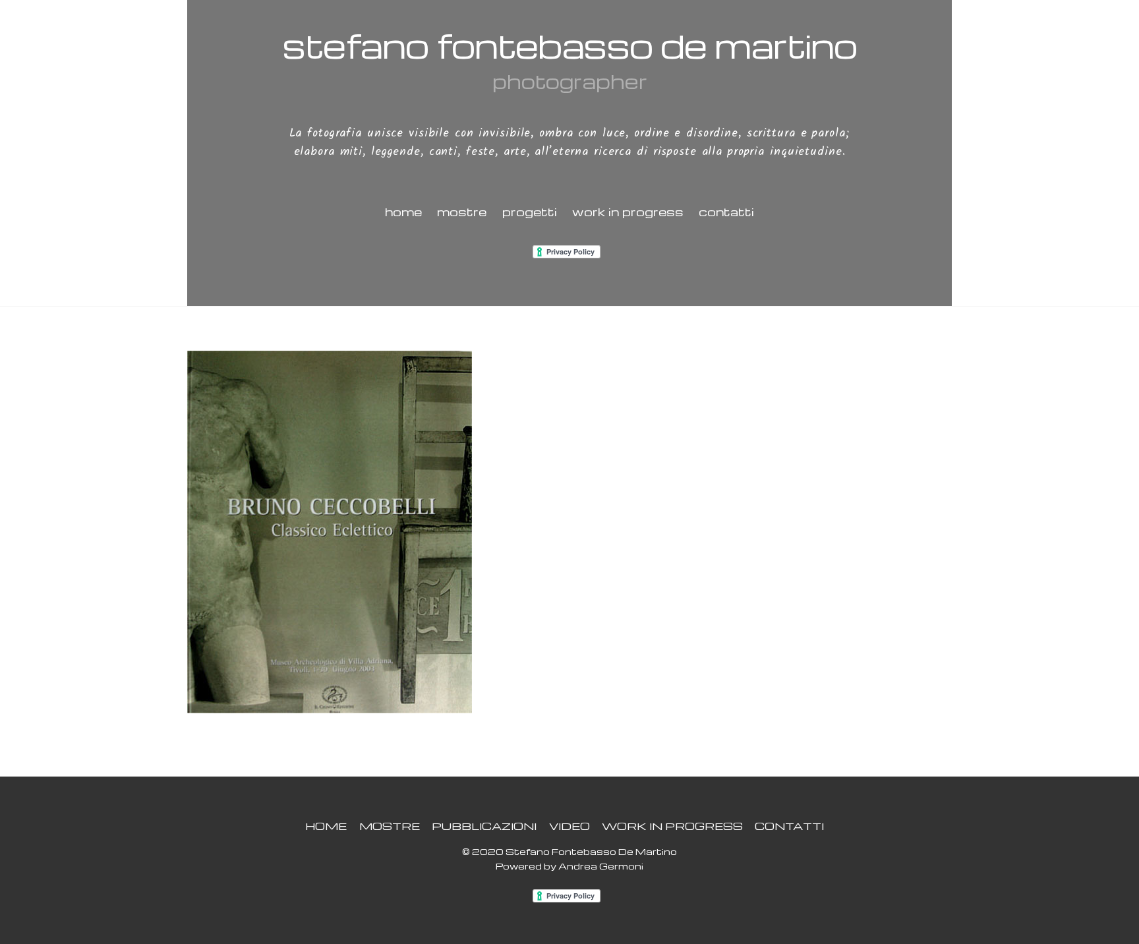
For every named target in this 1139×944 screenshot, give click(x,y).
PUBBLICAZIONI (484, 826)
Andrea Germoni (600, 865)
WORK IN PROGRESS (628, 211)
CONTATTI (726, 211)
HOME (403, 211)
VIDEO (569, 826)
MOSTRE (461, 211)
